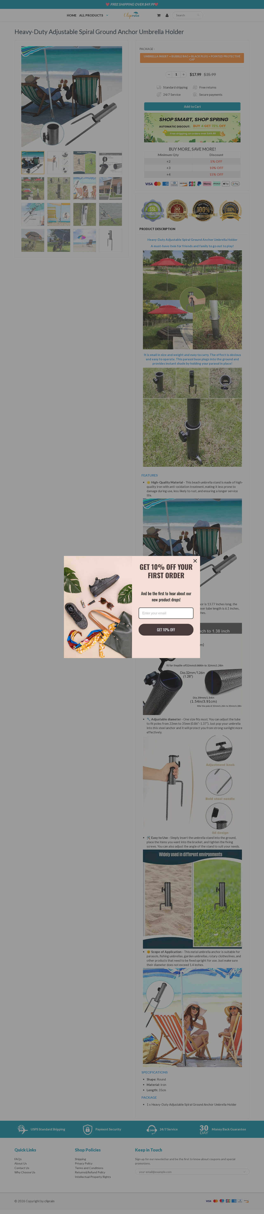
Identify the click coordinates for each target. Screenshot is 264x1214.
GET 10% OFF (166, 629)
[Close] (195, 561)
